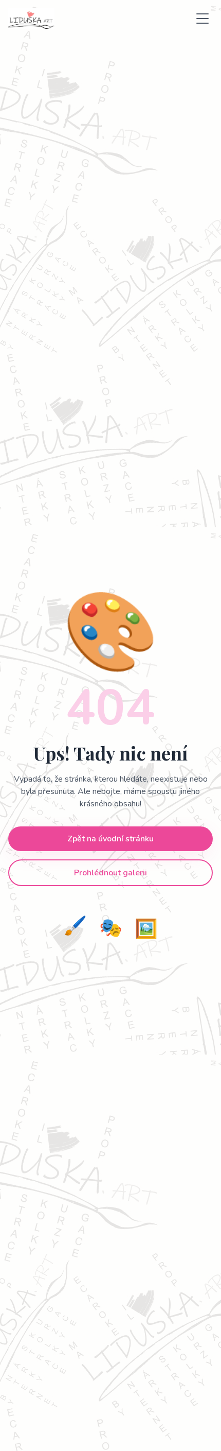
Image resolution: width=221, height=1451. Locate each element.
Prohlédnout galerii (110, 872)
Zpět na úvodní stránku (110, 838)
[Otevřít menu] (202, 18)
